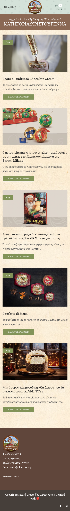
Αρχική (13, 19)
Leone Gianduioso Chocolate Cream (29, 78)
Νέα (8, 42)
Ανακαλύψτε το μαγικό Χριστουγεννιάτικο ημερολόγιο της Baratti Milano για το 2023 (32, 236)
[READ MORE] (35, 52)
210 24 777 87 (22, 463)
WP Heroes (46, 495)
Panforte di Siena (15, 313)
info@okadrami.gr (21, 467)
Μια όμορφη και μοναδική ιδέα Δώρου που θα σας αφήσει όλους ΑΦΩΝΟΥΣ (33, 389)
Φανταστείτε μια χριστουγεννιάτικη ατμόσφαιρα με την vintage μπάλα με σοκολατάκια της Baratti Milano (35, 156)
